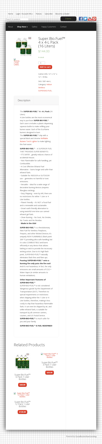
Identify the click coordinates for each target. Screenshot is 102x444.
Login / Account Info (24, 14)
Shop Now (22, 27)
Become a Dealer (62, 14)
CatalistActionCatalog (85, 436)
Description (24, 100)
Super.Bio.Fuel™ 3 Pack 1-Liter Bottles (50, 364)
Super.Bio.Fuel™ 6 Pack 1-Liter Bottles (22, 377)
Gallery (34, 27)
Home (10, 14)
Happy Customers (48, 27)
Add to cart (45, 67)
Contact (63, 27)
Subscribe (49, 14)
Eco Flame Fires (29, 9)
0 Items (68, 18)
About (10, 27)
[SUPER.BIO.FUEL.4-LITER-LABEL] (17, 62)
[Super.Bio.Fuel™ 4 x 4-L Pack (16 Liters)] (24, 47)
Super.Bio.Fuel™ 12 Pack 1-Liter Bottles (22, 404)
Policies (39, 14)
